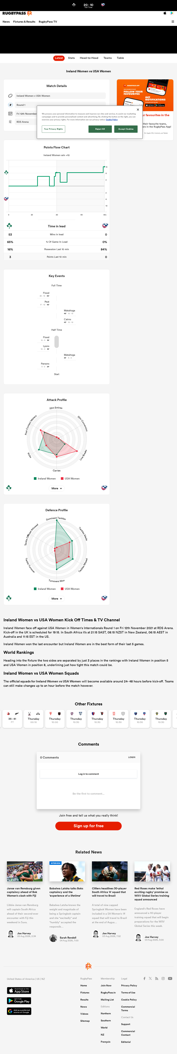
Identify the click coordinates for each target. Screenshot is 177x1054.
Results (84, 999)
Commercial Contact (128, 1033)
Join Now (106, 985)
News (6, 21)
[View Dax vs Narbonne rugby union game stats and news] (118, 719)
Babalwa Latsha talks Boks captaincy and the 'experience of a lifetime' (66, 892)
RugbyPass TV (48, 21)
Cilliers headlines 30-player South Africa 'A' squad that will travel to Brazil (109, 892)
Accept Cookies (126, 129)
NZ (102, 1034)
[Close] (138, 109)
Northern (106, 1013)
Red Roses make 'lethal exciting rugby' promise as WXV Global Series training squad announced (151, 894)
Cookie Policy (129, 999)
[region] (90, 122)
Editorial (126, 1042)
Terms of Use (128, 992)
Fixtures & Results (24, 21)
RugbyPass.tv (108, 992)
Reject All (100, 129)
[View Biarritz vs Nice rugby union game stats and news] (55, 719)
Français (105, 1041)
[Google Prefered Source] (31, 1011)
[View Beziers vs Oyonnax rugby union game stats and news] (97, 719)
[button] (173, 21)
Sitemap (85, 1021)
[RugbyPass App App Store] (31, 991)
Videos (84, 1014)
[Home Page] (17, 13)
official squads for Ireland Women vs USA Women (45, 681)
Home (83, 985)
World (104, 1027)
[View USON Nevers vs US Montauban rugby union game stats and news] (161, 719)
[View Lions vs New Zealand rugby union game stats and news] (12, 719)
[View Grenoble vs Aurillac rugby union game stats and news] (140, 719)
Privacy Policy (129, 985)
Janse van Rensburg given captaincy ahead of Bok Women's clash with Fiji (23, 892)
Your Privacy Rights (53, 129)
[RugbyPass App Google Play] (31, 1001)
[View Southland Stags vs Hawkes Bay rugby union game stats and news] (33, 719)
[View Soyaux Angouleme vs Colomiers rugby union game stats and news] (76, 719)
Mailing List (107, 999)
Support (125, 1024)
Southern (106, 1020)
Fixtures (84, 992)
